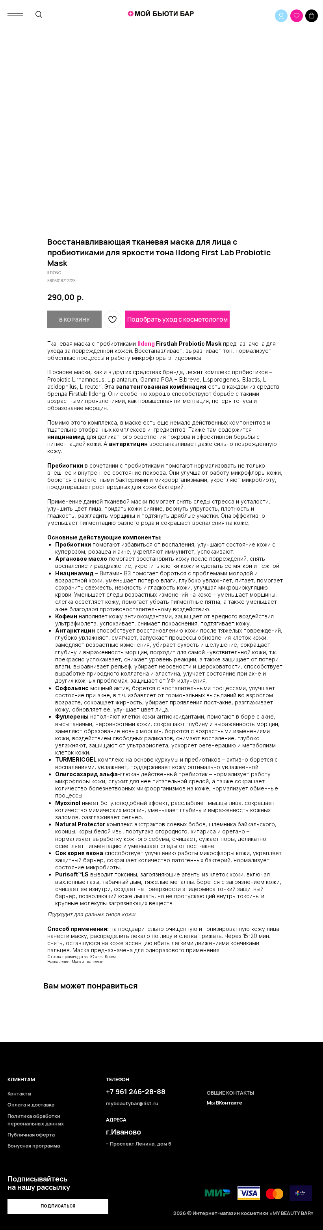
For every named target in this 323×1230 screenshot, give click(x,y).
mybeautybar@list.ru (132, 1103)
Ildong (146, 343)
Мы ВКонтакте (224, 1103)
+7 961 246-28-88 (135, 1091)
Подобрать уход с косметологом (177, 319)
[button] (57, 1206)
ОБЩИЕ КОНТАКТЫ (230, 1093)
